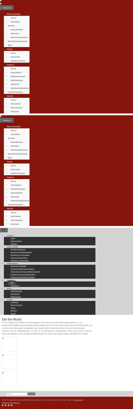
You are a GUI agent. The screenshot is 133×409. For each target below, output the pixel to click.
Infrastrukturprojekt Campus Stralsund (22, 269)
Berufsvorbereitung (17, 29)
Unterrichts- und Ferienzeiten (20, 260)
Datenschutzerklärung (11, 403)
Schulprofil (10, 236)
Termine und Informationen (19, 258)
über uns (13, 18)
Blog (12, 283)
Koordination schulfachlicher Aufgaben (23, 277)
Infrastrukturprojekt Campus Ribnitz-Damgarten (25, 272)
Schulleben (10, 280)
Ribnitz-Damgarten (14, 14)
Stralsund (10, 65)
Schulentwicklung (12, 263)
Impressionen (15, 285)
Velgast (9, 49)
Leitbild (13, 238)
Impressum (78, 400)
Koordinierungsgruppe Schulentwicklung (23, 274)
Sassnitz (10, 96)
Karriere (9, 288)
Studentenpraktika (16, 291)
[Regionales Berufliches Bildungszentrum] (15, 4)
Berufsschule (15, 33)
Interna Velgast (15, 57)
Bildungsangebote (16, 241)
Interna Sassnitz (16, 103)
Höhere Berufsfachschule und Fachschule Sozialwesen (18, 90)
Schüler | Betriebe (12, 247)
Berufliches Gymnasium (18, 60)
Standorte (14, 244)
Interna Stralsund (16, 72)
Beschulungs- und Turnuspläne (20, 255)
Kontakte (9, 299)
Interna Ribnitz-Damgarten (14, 23)
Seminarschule (15, 294)
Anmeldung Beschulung (18, 249)
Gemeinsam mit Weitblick (18, 266)
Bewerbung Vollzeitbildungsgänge (21, 252)
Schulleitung (14, 302)
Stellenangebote (16, 297)
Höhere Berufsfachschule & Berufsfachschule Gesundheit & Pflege (18, 41)
